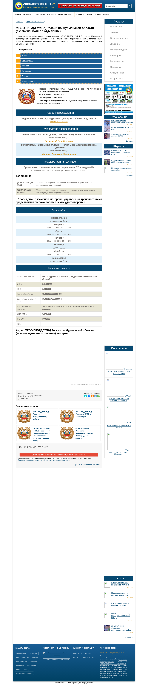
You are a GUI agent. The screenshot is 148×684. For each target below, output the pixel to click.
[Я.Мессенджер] (85, 396)
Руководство (27, 61)
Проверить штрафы (101, 14)
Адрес (24, 55)
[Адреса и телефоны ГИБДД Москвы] (56, 655)
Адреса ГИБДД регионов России (57, 659)
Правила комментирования (87, 464)
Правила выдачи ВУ (65, 14)
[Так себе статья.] (21, 396)
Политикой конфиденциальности (56, 460)
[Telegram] (95, 396)
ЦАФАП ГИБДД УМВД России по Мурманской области (120, 398)
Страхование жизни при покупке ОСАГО (120, 135)
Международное (119, 49)
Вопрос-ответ (117, 78)
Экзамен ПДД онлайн (84, 14)
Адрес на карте (28, 81)
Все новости (129, 637)
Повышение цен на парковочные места (119, 594)
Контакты (88, 653)
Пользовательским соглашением (30, 460)
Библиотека (40, 14)
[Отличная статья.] (28, 396)
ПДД (25, 669)
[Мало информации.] (23, 396)
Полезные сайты (89, 657)
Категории (115, 55)
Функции (25, 66)
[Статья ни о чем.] (19, 396)
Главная (17, 14)
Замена (114, 32)
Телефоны (26, 71)
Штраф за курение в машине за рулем (120, 604)
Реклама (76, 657)
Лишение (115, 44)
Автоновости (28, 14)
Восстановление (119, 38)
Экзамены (115, 67)
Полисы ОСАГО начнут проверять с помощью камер (121, 616)
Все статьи (129, 141)
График (25, 76)
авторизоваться (78, 454)
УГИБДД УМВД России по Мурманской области (119, 425)
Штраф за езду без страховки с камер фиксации (122, 121)
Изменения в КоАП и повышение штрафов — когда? (120, 152)
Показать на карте (59, 122)
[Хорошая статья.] (26, 396)
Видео (18, 669)
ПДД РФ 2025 (51, 14)
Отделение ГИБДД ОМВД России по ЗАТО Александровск (119, 371)
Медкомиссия (117, 61)
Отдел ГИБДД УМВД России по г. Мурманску (119, 452)
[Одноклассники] (92, 396)
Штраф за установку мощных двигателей (120, 584)
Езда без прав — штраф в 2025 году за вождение (121, 161)
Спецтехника (117, 73)
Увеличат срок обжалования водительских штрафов (121, 628)
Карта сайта (77, 653)
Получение (116, 26)
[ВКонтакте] (89, 396)
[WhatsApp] (98, 396)
